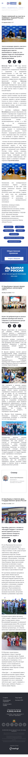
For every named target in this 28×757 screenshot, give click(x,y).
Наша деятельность (12, 7)
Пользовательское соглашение (14, 736)
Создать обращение (14, 258)
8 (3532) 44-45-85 (14, 711)
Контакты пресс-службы (7, 704)
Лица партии (18, 697)
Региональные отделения (7, 701)
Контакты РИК (19, 700)
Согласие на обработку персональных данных (14, 741)
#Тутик (19, 226)
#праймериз (14, 234)
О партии (5, 697)
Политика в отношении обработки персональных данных (14, 739)
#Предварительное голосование (14, 237)
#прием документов (14, 241)
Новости (21, 7)
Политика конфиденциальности (14, 737)
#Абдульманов (8, 230)
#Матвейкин (9, 226)
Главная (4, 7)
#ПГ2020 (20, 230)
